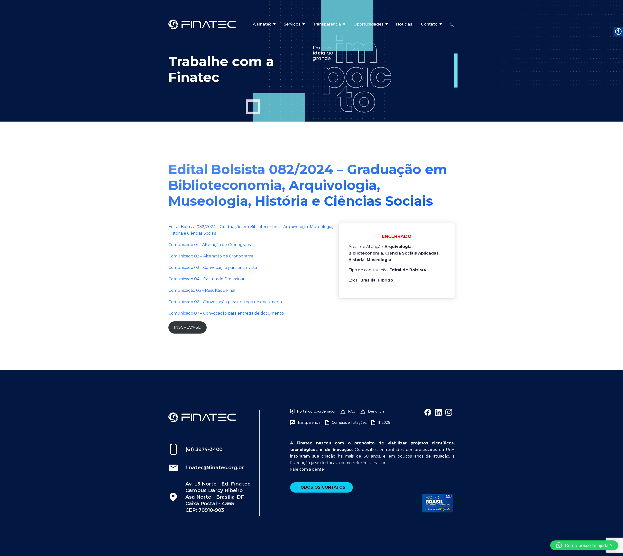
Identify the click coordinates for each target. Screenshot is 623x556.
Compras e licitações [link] (349, 422)
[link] (202, 24)
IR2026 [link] (384, 422)
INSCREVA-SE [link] (187, 327)
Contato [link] (429, 24)
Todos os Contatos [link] (321, 487)
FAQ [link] (352, 411)
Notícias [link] (404, 24)
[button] (584, 545)
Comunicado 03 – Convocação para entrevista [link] (212, 267)
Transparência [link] (327, 24)
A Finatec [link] (262, 24)
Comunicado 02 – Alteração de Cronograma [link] (210, 256)
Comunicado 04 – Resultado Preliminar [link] (206, 279)
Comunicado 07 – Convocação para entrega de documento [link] (226, 313)
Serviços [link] (292, 24)
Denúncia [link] (376, 411)
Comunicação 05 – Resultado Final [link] (201, 290)
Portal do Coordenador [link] (316, 411)
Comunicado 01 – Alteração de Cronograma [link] (210, 244)
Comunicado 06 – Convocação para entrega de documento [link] (226, 302)
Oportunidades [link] (368, 24)
